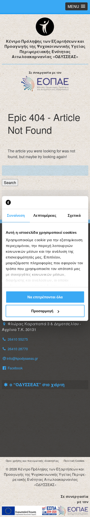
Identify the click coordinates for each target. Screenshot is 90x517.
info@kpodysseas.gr (22, 358)
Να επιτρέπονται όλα (45, 297)
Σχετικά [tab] (74, 215)
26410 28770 (18, 348)
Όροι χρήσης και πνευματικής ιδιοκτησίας (32, 461)
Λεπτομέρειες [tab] (44, 215)
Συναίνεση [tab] (16, 215)
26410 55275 (18, 339)
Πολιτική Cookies (74, 461)
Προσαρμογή (42, 311)
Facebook (15, 367)
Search (10, 182)
